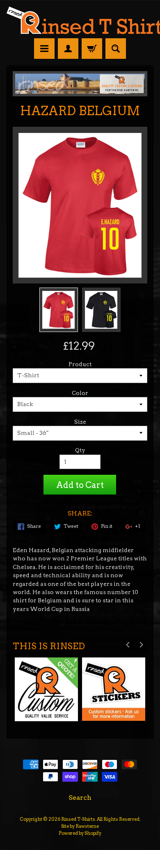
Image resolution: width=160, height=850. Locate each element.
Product (80, 364)
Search (80, 797)
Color (80, 393)
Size (80, 421)
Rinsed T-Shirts (78, 819)
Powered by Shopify (80, 833)
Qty (80, 450)
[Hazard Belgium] (58, 310)
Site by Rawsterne (80, 826)
